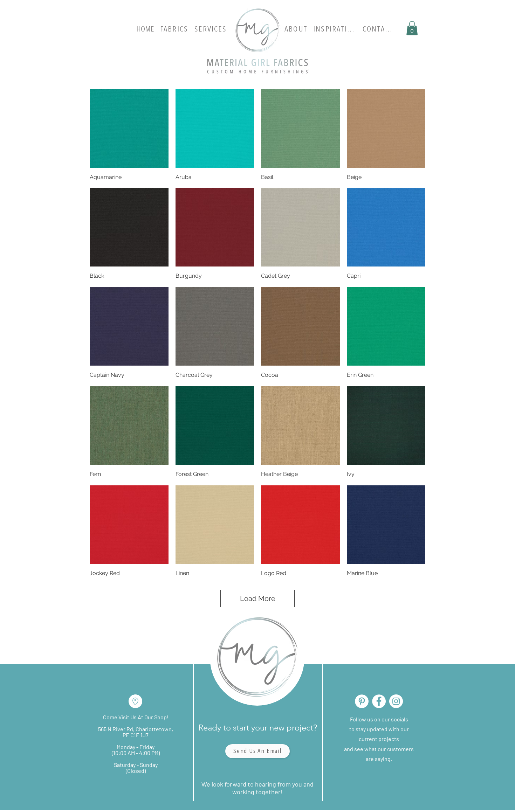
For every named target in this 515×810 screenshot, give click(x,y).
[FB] (379, 701)
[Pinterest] (362, 701)
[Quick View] (129, 128)
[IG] (396, 701)
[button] (412, 28)
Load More (257, 598)
